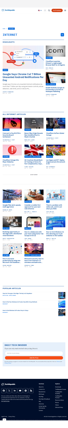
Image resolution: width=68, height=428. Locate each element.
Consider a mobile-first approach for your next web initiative (32, 207)
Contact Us (42, 389)
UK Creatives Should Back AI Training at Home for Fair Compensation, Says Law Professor (33, 162)
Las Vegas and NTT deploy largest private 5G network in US (55, 162)
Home (4, 28)
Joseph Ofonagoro (8, 91)
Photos (57, 402)
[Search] (49, 10)
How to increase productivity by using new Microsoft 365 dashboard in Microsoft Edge (11, 260)
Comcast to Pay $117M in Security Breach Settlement (12, 135)
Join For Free (34, 358)
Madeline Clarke (29, 139)
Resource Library (59, 400)
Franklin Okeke (7, 209)
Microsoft (5, 304)
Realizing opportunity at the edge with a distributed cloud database (12, 233)
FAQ (40, 401)
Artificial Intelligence (9, 295)
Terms (58, 361)
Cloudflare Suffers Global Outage (55, 134)
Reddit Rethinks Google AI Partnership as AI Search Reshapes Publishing (55, 89)
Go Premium (57, 10)
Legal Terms (4, 416)
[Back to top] (65, 423)
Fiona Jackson (28, 166)
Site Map (41, 396)
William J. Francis (30, 211)
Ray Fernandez (50, 166)
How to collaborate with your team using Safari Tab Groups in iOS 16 (33, 234)
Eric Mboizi (49, 68)
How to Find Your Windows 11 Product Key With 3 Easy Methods (20, 302)
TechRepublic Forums (60, 389)
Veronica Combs (29, 265)
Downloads (58, 387)
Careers (41, 410)
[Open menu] (65, 10)
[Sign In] (45, 10)
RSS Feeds (41, 394)
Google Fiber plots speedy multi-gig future (12, 206)
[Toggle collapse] (4, 419)
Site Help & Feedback (44, 399)
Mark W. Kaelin (51, 238)
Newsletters (42, 392)
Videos (57, 405)
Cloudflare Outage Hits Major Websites (11, 161)
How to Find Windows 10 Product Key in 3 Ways (15, 310)
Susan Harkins (7, 265)
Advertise (41, 404)
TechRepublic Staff (9, 139)
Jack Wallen (50, 211)
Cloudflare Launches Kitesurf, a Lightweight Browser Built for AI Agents (55, 63)
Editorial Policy (59, 407)
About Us (41, 387)
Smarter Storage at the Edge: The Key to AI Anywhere (17, 293)
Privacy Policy (8, 363)
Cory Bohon (27, 238)
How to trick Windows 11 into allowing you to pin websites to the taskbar (55, 234)
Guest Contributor (8, 238)
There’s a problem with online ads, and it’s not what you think (54, 207)
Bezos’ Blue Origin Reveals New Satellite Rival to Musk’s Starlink (33, 135)
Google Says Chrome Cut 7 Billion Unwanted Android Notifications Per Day (23, 77)
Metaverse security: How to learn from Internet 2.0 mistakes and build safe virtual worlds (34, 260)
